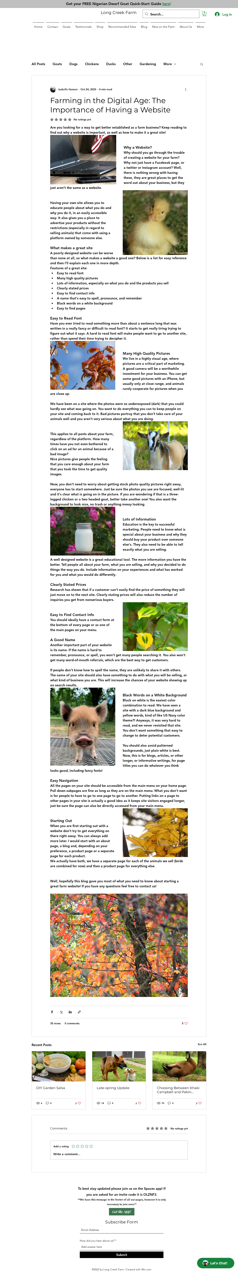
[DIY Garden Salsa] (59, 1066)
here (166, 3)
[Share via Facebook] (52, 1012)
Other (127, 64)
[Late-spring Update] (119, 1066)
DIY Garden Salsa (50, 1088)
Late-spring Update (113, 1088)
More (167, 64)
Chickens (92, 64)
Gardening (148, 64)
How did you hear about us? (97, 1240)
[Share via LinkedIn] (70, 1012)
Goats (57, 64)
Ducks (111, 64)
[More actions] (185, 89)
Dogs (73, 64)
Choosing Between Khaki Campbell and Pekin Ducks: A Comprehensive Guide (178, 1090)
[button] (204, 13)
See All (202, 1044)
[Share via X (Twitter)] (61, 1012)
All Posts (38, 64)
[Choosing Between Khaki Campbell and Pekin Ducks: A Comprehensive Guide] (179, 1066)
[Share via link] (79, 1012)
